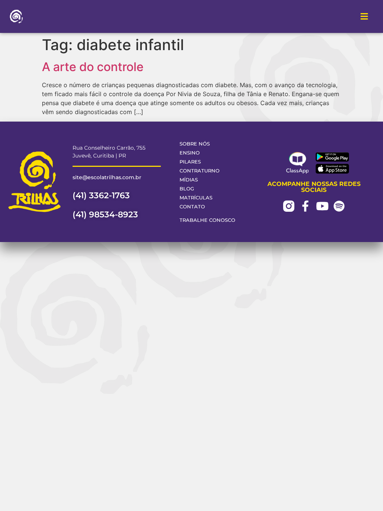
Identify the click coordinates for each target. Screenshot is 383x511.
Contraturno (200, 171)
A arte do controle (93, 66)
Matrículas (196, 198)
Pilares (190, 162)
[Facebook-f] (305, 206)
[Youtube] (322, 206)
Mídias (189, 180)
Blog (187, 189)
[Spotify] (339, 206)
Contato (192, 206)
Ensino (190, 153)
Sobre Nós (195, 144)
